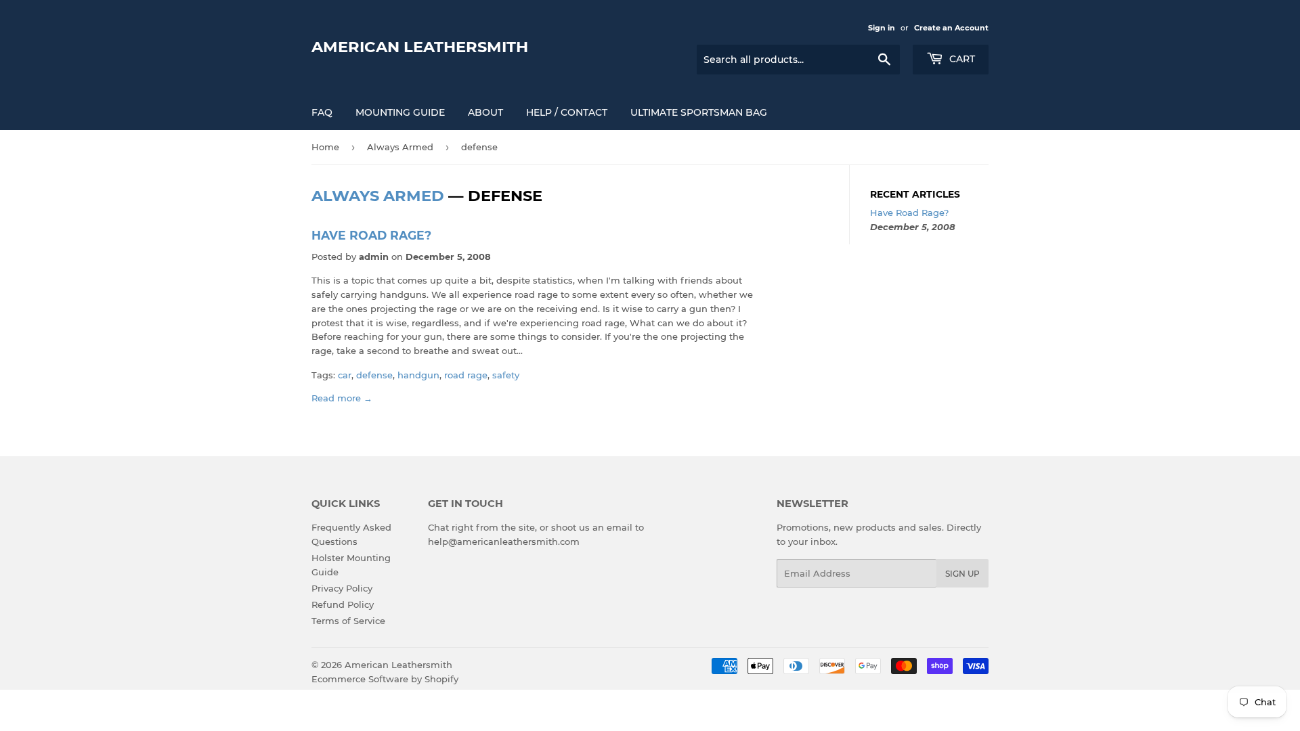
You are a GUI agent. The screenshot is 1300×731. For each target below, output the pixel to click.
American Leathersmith (419, 46)
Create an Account (951, 27)
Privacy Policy (341, 588)
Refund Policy (342, 604)
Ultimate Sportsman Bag (698, 112)
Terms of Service (348, 620)
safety (505, 375)
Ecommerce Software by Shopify (384, 678)
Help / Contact (566, 112)
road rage (466, 375)
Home (325, 146)
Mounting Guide (400, 112)
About (485, 112)
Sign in (881, 27)
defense (374, 375)
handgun (418, 375)
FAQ (321, 112)
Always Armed (400, 146)
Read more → (341, 398)
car (344, 375)
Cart (961, 59)
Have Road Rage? (371, 235)
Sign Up (962, 574)
